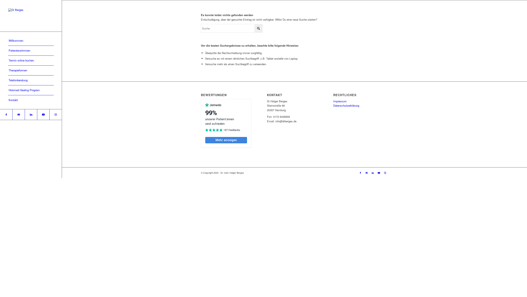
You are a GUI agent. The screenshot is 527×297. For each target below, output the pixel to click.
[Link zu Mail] (18, 114)
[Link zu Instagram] (55, 114)
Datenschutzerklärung (346, 105)
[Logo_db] (31, 15)
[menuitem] (31, 41)
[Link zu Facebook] (6, 114)
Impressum (340, 101)
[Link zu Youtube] (43, 114)
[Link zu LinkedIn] (31, 114)
